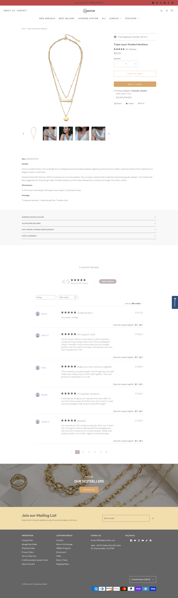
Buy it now (135, 84)
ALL (104, 18)
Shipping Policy (62, 564)
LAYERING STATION (88, 18)
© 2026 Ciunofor (27, 584)
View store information (124, 97)
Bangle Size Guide (29, 544)
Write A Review (107, 281)
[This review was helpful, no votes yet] (136, 325)
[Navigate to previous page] (71, 452)
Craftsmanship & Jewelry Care (35, 560)
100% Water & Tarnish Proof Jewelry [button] (38, 229)
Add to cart (135, 74)
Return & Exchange (64, 544)
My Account (61, 552)
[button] (23, 133)
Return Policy (62, 560)
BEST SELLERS (66, 18)
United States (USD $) (140, 579)
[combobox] (45, 297)
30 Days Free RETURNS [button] (31, 223)
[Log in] (166, 11)
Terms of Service (29, 556)
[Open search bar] (161, 10)
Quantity (117, 59)
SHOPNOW (89, 490)
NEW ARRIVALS (47, 18)
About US (9, 10)
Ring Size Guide (28, 548)
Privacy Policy (28, 552)
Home (24, 29)
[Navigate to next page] (106, 452)
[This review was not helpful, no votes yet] (140, 325)
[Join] (153, 518)
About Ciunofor (28, 564)
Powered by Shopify (40, 584)
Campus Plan (27, 540)
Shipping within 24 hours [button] (33, 217)
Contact (22, 10)
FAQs (58, 556)
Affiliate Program (63, 548)
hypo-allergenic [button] (29, 236)
